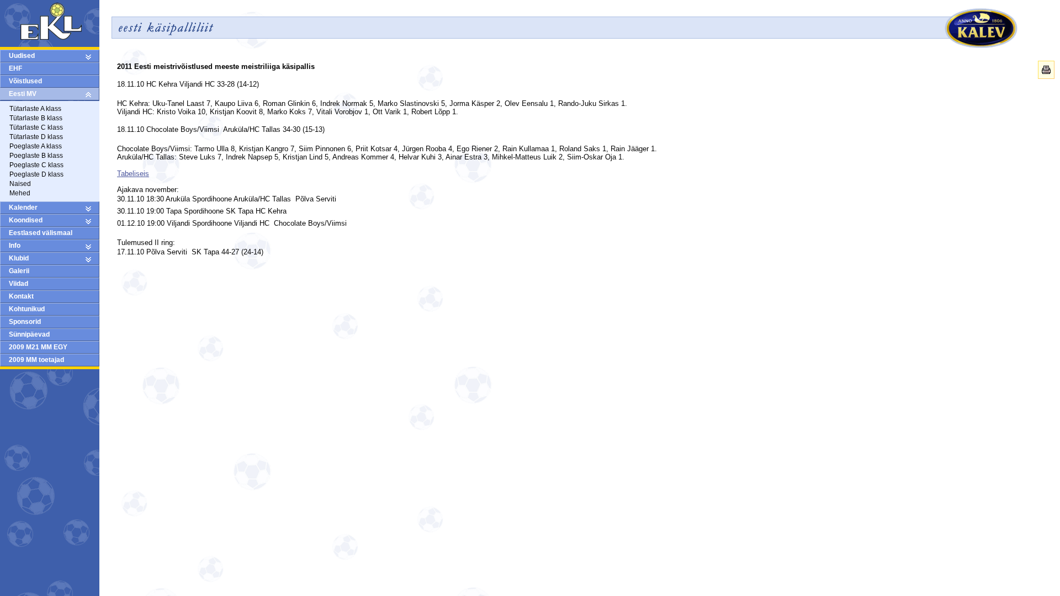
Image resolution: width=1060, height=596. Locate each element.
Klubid (19, 258)
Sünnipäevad (29, 334)
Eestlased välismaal (40, 233)
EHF (15, 68)
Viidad (18, 284)
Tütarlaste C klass (36, 127)
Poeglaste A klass (35, 146)
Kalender (23, 207)
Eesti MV (22, 94)
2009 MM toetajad (36, 360)
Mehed (19, 193)
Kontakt (21, 296)
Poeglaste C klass (36, 165)
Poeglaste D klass (36, 174)
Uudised (22, 56)
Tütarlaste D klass (36, 137)
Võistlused (25, 81)
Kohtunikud (27, 309)
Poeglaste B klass (36, 155)
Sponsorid (25, 322)
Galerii (19, 271)
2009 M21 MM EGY (38, 347)
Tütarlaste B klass (35, 118)
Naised (20, 184)
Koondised (26, 220)
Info (14, 245)
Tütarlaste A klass (35, 109)
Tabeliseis (133, 173)
